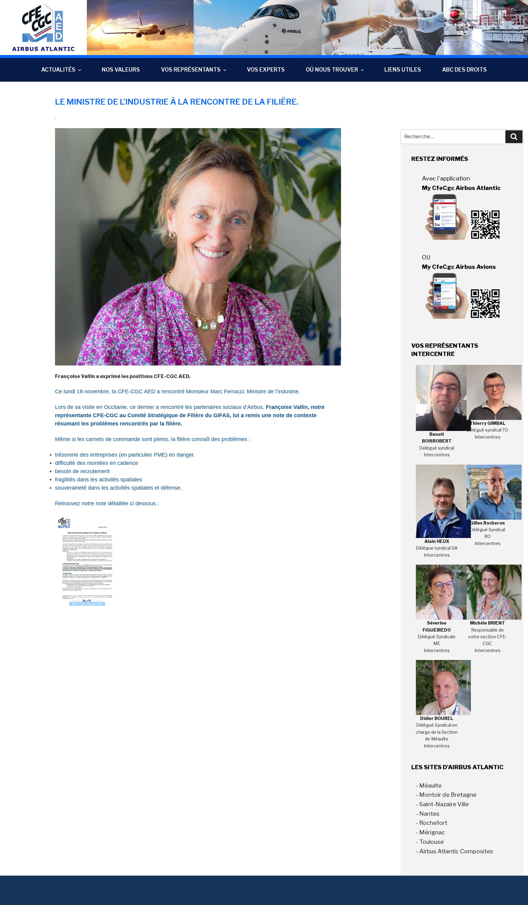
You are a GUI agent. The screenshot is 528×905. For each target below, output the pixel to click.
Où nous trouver (332, 69)
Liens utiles (402, 69)
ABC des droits (464, 69)
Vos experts (266, 69)
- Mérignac (430, 832)
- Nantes (427, 813)
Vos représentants (191, 69)
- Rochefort (431, 822)
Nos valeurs (121, 69)
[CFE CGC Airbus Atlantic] (264, 27)
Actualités (58, 69)
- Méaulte (429, 785)
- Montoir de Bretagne (446, 794)
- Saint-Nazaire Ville (442, 804)
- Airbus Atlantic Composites (454, 851)
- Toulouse (430, 841)
